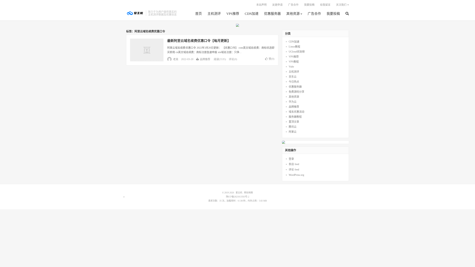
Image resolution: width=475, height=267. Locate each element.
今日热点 (294, 81)
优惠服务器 (272, 14)
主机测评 (214, 14)
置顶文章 (294, 121)
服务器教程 (295, 116)
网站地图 (248, 192)
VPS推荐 (232, 14)
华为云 (293, 101)
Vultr (291, 66)
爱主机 (135, 13)
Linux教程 (294, 46)
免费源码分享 (296, 91)
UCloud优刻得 (297, 51)
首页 (198, 14)
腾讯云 (293, 126)
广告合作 (314, 14)
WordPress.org (296, 175)
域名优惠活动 (296, 111)
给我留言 (325, 4)
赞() (271, 58)
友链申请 (277, 4)
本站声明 (261, 4)
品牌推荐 (205, 59)
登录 (291, 158)
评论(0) (233, 59)
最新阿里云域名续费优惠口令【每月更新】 (199, 41)
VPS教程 (294, 61)
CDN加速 (251, 14)
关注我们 (341, 4)
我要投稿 (333, 14)
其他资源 (293, 14)
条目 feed (294, 164)
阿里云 (293, 131)
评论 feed (294, 169)
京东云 (293, 76)
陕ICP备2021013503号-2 (237, 196)
